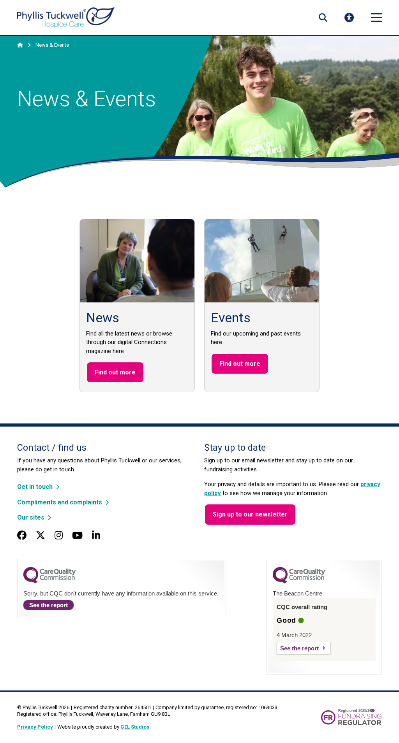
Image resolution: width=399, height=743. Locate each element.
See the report (48, 605)
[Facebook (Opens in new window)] (21, 535)
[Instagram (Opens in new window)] (59, 535)
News (102, 317)
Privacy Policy (35, 727)
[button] (323, 17)
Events (231, 317)
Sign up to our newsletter (250, 514)
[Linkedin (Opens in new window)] (96, 535)
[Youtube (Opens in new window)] (77, 535)
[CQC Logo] (49, 581)
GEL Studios (134, 727)
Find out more (115, 372)
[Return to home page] (66, 17)
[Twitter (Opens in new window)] (40, 535)
